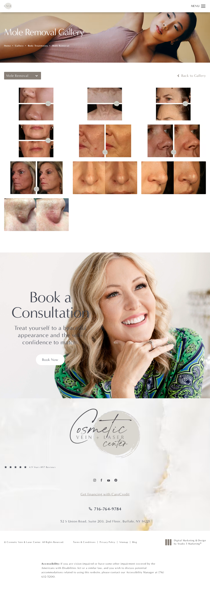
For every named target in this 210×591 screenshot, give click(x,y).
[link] (105, 467)
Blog (134, 542)
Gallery (19, 45)
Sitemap (123, 542)
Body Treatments (38, 45)
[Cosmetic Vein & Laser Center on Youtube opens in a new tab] (108, 480)
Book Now (50, 360)
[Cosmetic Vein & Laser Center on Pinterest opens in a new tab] (115, 480)
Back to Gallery (193, 75)
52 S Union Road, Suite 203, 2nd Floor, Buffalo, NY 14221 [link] (105, 521)
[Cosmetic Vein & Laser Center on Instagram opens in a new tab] (94, 480)
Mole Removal (60, 45)
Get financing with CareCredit (105, 494)
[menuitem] (94, 480)
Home (7, 45)
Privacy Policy (107, 542)
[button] (203, 6)
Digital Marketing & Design (190, 542)
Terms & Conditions (84, 542)
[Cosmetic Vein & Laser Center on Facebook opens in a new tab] (101, 480)
